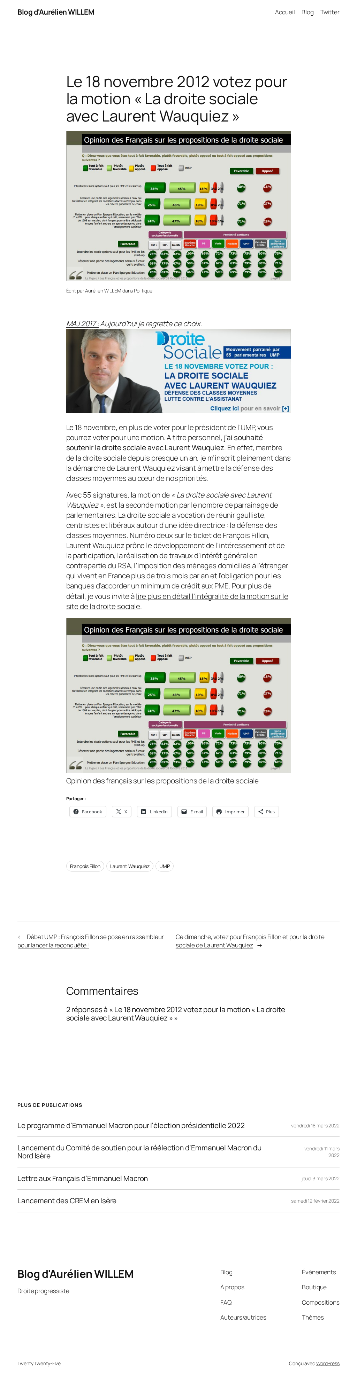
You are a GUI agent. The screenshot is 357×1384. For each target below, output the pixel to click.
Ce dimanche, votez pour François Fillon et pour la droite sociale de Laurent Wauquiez (250, 940)
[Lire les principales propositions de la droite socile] (178, 410)
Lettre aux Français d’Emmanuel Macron (82, 1178)
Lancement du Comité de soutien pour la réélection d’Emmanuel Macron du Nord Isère (139, 1152)
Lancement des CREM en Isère (66, 1201)
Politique (143, 290)
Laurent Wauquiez (130, 866)
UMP (164, 866)
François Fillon (85, 866)
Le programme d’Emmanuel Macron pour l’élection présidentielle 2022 (130, 1125)
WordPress (328, 1363)
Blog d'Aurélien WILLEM (55, 12)
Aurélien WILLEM (103, 290)
